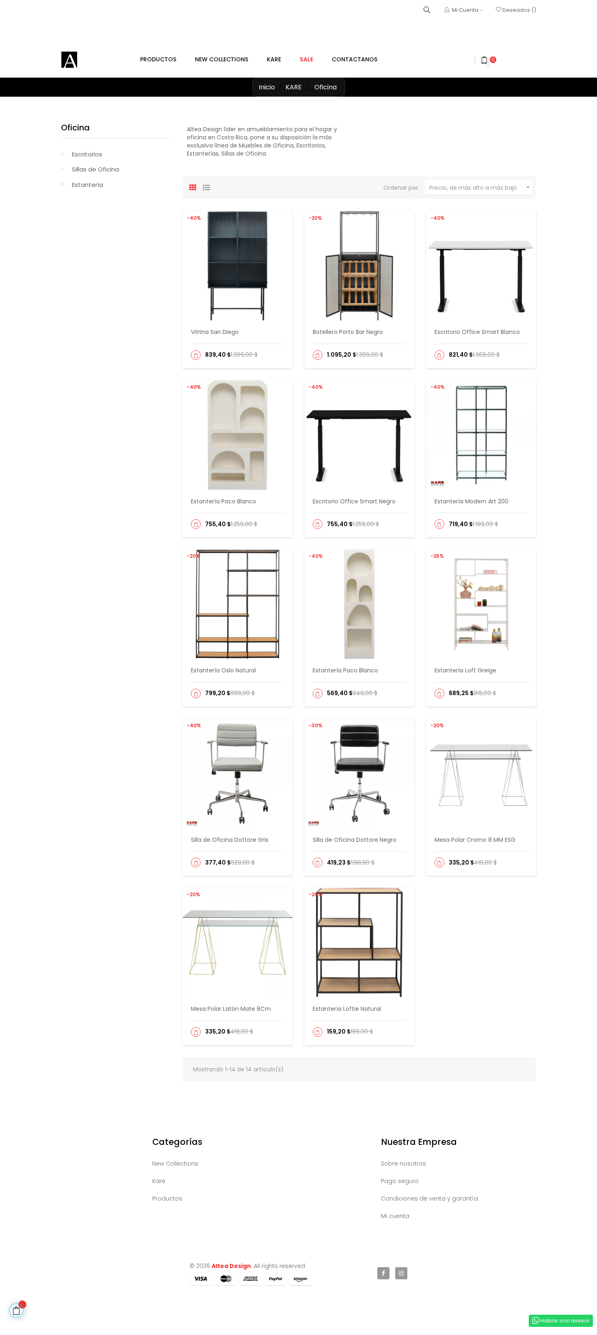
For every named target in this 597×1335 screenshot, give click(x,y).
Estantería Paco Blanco (223, 501)
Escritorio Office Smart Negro (354, 501)
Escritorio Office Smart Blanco (477, 332)
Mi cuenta (395, 1216)
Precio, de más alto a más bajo (480, 187)
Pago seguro (400, 1181)
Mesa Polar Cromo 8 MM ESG (475, 840)
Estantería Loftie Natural (347, 1009)
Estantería (87, 184)
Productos (167, 1198)
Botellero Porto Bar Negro (348, 332)
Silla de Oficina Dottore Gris (229, 840)
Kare (158, 1181)
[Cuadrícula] (193, 186)
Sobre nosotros (403, 1163)
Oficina (75, 127)
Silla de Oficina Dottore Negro (354, 840)
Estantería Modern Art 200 (471, 501)
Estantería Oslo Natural (223, 670)
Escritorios (87, 154)
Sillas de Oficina (95, 169)
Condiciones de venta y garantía (429, 1198)
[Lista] (206, 186)
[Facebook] (383, 1273)
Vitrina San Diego (215, 332)
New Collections (175, 1163)
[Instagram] (401, 1273)
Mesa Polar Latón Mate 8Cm (231, 1009)
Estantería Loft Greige (465, 670)
